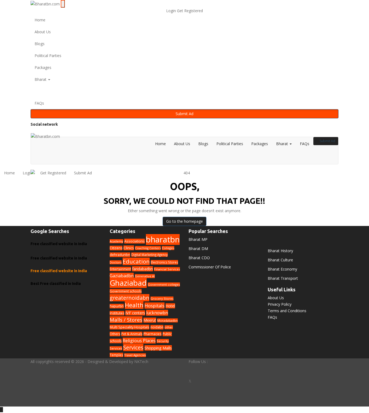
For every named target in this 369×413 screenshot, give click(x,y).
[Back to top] (1, 409)
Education (136, 261)
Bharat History (280, 250)
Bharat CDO (199, 257)
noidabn (156, 327)
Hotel (170, 305)
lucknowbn (157, 313)
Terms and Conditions (287, 310)
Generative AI (145, 276)
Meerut (149, 320)
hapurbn (117, 306)
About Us (43, 31)
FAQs (39, 103)
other (169, 327)
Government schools (126, 291)
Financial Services (167, 269)
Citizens (116, 248)
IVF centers (135, 312)
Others (115, 334)
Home (40, 19)
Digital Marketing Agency (149, 254)
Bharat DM (198, 248)
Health (134, 305)
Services (133, 347)
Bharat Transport (283, 278)
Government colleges (164, 284)
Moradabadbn (167, 320)
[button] (184, 91)
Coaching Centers (148, 248)
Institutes (117, 313)
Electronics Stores (164, 262)
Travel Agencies (135, 355)
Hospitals (155, 305)
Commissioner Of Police (210, 266)
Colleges (168, 248)
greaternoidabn (129, 297)
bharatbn (163, 239)
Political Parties (48, 55)
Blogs (40, 43)
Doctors (116, 262)
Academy (116, 241)
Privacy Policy (279, 304)
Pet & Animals (131, 334)
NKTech (141, 361)
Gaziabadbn (122, 276)
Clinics (128, 247)
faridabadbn (142, 268)
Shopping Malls (158, 348)
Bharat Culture (280, 259)
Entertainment (120, 269)
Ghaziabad (128, 283)
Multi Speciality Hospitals (129, 327)
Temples (116, 355)
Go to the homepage (184, 221)
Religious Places (139, 341)
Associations (134, 241)
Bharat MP (198, 239)
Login (171, 10)
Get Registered (190, 10)
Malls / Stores (126, 319)
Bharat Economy (282, 269)
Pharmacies (152, 334)
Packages (43, 67)
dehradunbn (120, 254)
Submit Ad (184, 113)
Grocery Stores (161, 299)
